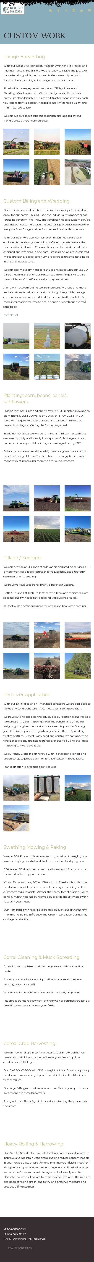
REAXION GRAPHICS (19, 1248)
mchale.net (10, 315)
